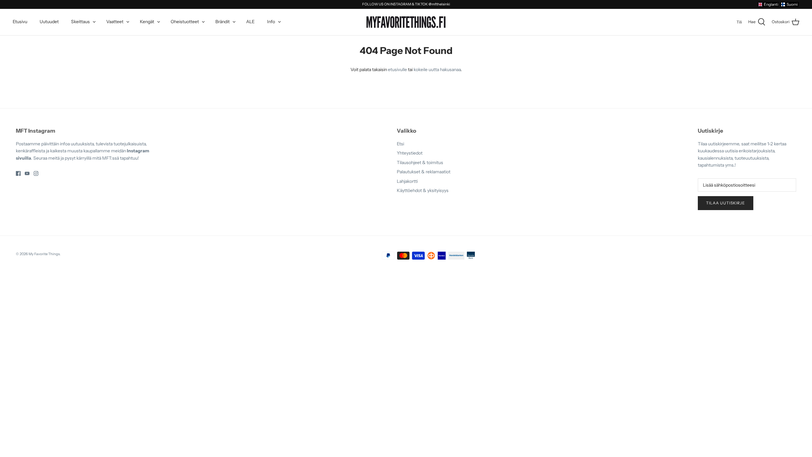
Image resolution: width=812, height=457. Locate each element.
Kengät (147, 21)
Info (271, 21)
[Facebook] (18, 173)
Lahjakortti (407, 181)
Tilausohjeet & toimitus (420, 162)
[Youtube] (27, 173)
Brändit (222, 21)
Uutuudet (49, 21)
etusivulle (397, 69)
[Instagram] (36, 173)
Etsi (400, 144)
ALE (250, 21)
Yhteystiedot (409, 153)
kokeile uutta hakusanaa (437, 69)
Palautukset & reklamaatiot (423, 172)
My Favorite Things (44, 254)
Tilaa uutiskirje (725, 203)
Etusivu (20, 21)
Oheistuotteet (185, 21)
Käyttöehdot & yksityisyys (423, 190)
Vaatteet (114, 21)
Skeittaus (80, 21)
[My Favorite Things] (406, 22)
